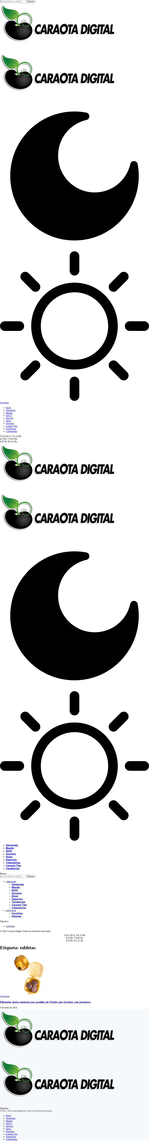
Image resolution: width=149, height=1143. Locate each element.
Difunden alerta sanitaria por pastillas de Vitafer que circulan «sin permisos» (45, 1002)
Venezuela (4, 996)
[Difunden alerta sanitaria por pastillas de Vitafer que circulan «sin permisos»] (30, 993)
